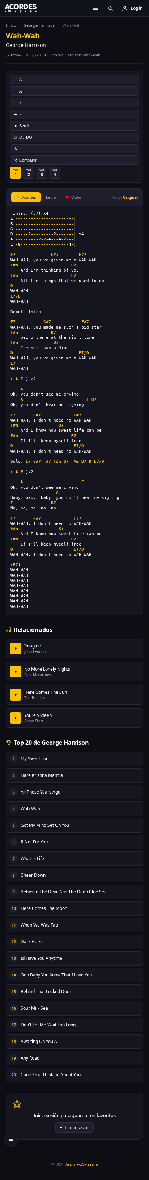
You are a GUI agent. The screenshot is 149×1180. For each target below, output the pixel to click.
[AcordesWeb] (25, 8)
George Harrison (39, 25)
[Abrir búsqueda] (111, 8)
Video (76, 197)
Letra (51, 197)
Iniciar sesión (77, 1127)
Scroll (24, 126)
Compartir (28, 160)
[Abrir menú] (95, 8)
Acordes (28, 197)
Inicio (11, 25)
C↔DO (25, 137)
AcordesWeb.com (81, 1164)
